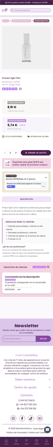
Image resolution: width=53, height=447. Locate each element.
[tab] (26, 199)
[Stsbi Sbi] (13, 418)
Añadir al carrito (37, 152)
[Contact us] (47, 429)
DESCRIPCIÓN (26, 199)
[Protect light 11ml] (26, 47)
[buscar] (12, 10)
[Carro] (36, 440)
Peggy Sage (14, 84)
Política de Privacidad (17, 432)
